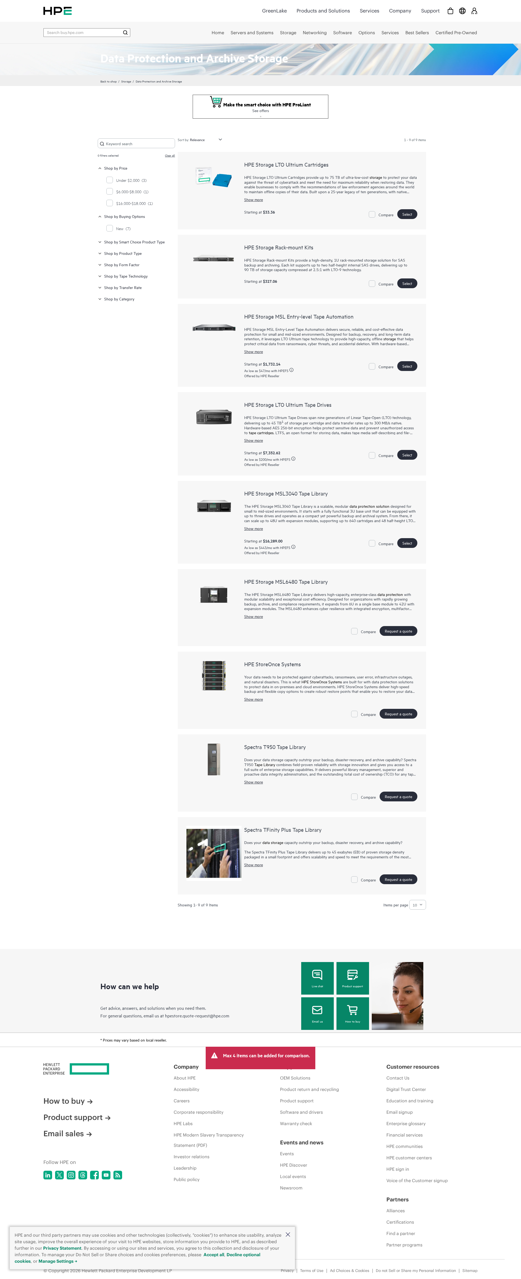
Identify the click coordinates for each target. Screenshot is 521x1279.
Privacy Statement (62, 1248)
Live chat (317, 986)
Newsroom (291, 1188)
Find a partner (400, 1233)
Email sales (63, 1133)
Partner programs (404, 1245)
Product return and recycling (309, 1089)
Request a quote (398, 630)
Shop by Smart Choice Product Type (134, 241)
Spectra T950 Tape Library (275, 746)
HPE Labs (183, 1123)
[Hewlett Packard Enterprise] (57, 11)
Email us (317, 1021)
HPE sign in (397, 1169)
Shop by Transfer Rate (123, 287)
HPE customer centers (409, 1157)
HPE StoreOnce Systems (272, 664)
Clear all (170, 155)
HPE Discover (293, 1165)
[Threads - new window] (82, 1175)
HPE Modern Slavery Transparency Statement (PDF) (209, 1140)
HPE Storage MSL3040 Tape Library (286, 493)
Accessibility (186, 1089)
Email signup (399, 1112)
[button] (288, 1234)
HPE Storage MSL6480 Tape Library (286, 581)
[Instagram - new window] (71, 1175)
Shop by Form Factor (121, 264)
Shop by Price (115, 167)
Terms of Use (311, 1270)
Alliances (395, 1210)
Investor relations (191, 1156)
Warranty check (296, 1123)
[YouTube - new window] (106, 1175)
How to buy (352, 1021)
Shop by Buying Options (124, 216)
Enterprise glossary (405, 1123)
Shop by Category (119, 298)
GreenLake (274, 11)
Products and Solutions (323, 11)
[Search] (125, 32)
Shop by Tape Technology (126, 275)
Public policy (186, 1179)
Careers (182, 1100)
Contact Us (397, 1078)
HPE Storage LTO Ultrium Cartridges (286, 164)
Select (407, 214)
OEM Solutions (295, 1078)
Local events (293, 1176)
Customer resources (412, 1066)
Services (369, 11)
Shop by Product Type (123, 253)
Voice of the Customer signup (417, 1180)
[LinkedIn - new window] (47, 1175)
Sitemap (470, 1270)
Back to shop (108, 81)
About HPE (185, 1078)
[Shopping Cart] (450, 11)
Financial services (404, 1135)
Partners (397, 1199)
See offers (260, 110)
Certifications (400, 1222)
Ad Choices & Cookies (349, 1270)
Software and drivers (301, 1112)
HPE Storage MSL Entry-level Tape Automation (299, 316)
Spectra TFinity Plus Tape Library (283, 829)
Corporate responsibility (198, 1112)
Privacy (287, 1270)
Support (430, 11)
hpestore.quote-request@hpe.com (197, 1015)
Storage (126, 81)
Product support (352, 986)
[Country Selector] (462, 11)
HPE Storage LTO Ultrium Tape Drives (288, 404)
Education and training (409, 1100)
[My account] (474, 11)
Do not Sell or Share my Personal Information (416, 1270)
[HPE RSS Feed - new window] (117, 1175)
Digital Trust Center (406, 1089)
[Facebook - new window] (94, 1175)
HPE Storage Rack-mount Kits (278, 247)
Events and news (301, 1142)
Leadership (185, 1168)
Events (287, 1153)
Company (400, 11)
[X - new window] (59, 1175)
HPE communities (404, 1146)
